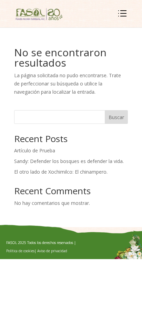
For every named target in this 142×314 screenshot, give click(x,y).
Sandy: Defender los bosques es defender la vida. (69, 161)
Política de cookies (20, 250)
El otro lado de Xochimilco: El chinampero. (61, 171)
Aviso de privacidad (52, 250)
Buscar (116, 117)
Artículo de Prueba (34, 150)
